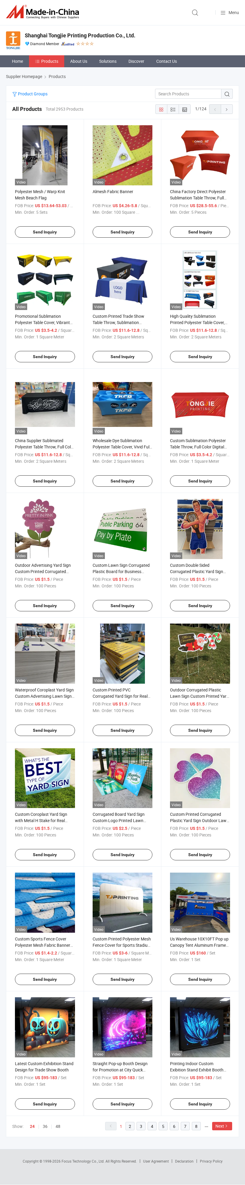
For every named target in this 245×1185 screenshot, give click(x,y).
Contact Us (166, 61)
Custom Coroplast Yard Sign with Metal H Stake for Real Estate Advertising (41, 820)
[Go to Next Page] (226, 109)
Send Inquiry (45, 232)
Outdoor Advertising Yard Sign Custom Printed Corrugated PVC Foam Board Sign (43, 571)
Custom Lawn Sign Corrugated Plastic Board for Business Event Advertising (121, 571)
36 (45, 1126)
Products (49, 61)
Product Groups (32, 94)
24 (32, 1126)
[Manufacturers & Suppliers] (43, 12)
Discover (136, 61)
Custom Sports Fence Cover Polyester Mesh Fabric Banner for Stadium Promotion (42, 945)
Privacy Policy (211, 1161)
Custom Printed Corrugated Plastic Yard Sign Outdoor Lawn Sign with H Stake (199, 820)
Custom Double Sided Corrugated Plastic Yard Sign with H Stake (196, 571)
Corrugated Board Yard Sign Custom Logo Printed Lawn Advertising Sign (119, 820)
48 (58, 1126)
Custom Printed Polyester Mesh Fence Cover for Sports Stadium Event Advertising (122, 945)
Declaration (184, 1161)
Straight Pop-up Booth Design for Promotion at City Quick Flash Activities (120, 1070)
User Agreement (156, 1161)
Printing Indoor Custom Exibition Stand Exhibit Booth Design (196, 1070)
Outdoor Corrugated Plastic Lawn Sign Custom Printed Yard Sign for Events (199, 696)
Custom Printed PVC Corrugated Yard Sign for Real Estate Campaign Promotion (120, 696)
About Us (78, 61)
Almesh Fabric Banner (113, 191)
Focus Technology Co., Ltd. (83, 1161)
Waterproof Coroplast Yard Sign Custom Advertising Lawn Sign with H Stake (44, 696)
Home (17, 61)
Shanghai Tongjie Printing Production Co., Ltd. (80, 35)
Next (219, 1126)
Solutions (108, 61)
